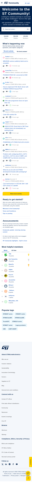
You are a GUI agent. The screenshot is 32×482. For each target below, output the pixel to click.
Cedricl (7, 56)
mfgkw (11, 269)
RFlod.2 (11, 285)
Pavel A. (11, 274)
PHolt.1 (7, 110)
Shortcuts (4, 430)
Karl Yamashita (13, 259)
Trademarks (5, 475)
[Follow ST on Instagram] (10, 464)
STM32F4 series (20, 314)
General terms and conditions (10, 390)
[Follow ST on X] (2, 465)
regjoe (7, 121)
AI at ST (4, 421)
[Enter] (2, 29)
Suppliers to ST (6, 381)
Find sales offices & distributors (10, 403)
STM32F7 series (7, 325)
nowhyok (8, 96)
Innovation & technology (8, 372)
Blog (3, 385)
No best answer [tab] (22, 51)
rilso (6, 137)
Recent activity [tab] (8, 51)
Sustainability (5, 368)
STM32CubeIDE (19, 317)
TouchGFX (6, 321)
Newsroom (5, 412)
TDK (10, 254)
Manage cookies (25, 475)
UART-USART (12, 329)
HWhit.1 (7, 149)
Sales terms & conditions (20, 473)
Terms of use (7, 473)
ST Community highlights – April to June (15, 240)
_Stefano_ (12, 290)
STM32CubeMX (7, 317)
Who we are (5, 359)
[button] (28, 478)
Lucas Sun (8, 70)
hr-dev (7, 82)
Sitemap (4, 434)
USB (4, 329)
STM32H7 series (8, 314)
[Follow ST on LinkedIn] (6, 464)
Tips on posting (7, 213)
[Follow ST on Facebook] (13, 464)
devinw (7, 179)
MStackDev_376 (13, 300)
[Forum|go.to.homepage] (11, 3)
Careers (4, 377)
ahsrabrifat (12, 280)
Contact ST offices (7, 399)
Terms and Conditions (9, 211)
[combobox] (16, 29)
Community (5, 407)
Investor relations (6, 363)
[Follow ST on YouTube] (17, 464)
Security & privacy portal (8, 456)
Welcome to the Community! (11, 208)
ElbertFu (11, 264)
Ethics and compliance (8, 443)
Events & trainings (7, 416)
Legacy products (21, 325)
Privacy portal (15, 475)
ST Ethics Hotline (6, 448)
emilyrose (8, 165)
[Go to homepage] (5, 350)
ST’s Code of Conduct (8, 452)
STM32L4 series (17, 321)
